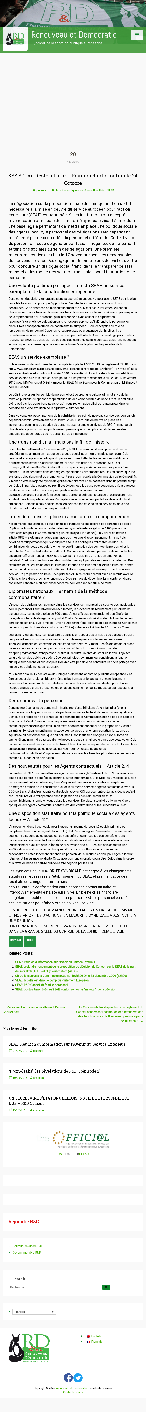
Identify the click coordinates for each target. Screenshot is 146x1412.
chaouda (38, 1077)
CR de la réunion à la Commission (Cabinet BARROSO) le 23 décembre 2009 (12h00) (71, 976)
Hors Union (99, 190)
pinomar (41, 190)
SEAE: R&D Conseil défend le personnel (41, 985)
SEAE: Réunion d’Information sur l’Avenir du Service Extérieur (55, 962)
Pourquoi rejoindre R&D (27, 1246)
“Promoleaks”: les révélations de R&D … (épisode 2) (54, 1071)
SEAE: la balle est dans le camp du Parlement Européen (52, 980)
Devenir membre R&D (26, 1252)
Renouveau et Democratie (74, 34)
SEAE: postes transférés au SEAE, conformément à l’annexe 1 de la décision (65, 989)
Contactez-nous (73, 1392)
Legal (60, 1154)
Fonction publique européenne (74, 190)
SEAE (110, 190)
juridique (84, 1154)
